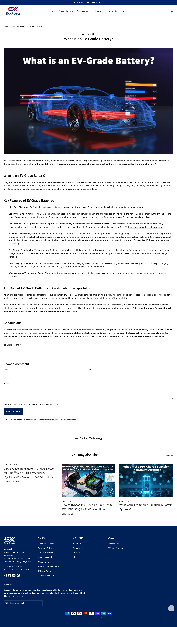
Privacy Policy (49, 420)
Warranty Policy (45, 548)
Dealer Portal (114, 544)
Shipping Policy (45, 562)
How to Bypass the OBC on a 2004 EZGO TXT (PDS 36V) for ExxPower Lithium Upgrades (87, 509)
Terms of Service (65, 420)
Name (6, 370)
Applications (65, 11)
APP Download (45, 557)
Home (52, 11)
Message (7, 383)
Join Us (76, 553)
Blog (123, 11)
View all (169, 455)
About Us (112, 11)
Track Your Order (46, 544)
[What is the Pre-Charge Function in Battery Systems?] (146, 480)
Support (99, 11)
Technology (14, 26)
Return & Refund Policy (48, 566)
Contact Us (78, 548)
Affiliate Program (115, 548)
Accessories (83, 11)
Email (91, 370)
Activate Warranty (46, 553)
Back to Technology (90, 438)
